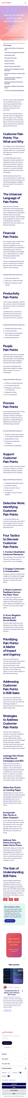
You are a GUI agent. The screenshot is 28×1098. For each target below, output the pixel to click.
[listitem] (13, 991)
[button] (14, 1054)
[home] (12, 3)
